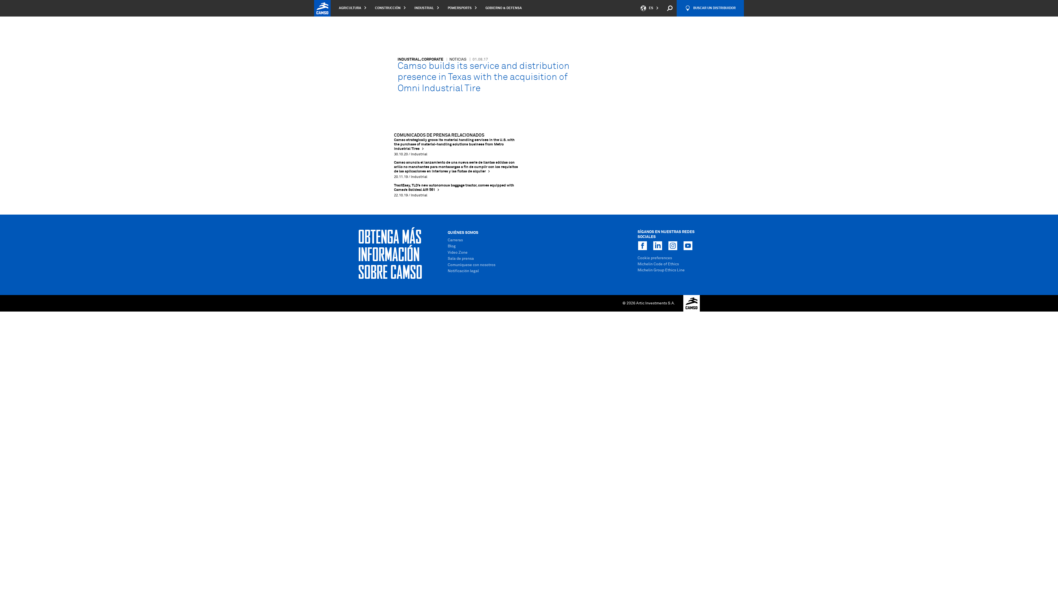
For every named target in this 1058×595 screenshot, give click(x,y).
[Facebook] (642, 245)
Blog (452, 246)
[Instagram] (672, 245)
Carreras (455, 240)
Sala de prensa (461, 259)
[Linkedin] (657, 245)
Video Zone (458, 253)
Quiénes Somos (463, 233)
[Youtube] (688, 245)
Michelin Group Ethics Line (661, 270)
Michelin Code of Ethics (658, 264)
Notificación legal (463, 271)
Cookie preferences (655, 258)
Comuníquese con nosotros (471, 265)
